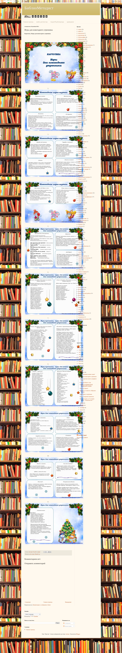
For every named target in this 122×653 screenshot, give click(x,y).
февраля (82, 421)
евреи (79, 90)
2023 (80, 352)
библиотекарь (81, 41)
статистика (81, 268)
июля (81, 410)
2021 (80, 357)
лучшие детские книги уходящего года (88, 379)
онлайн (80, 185)
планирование (81, 195)
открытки (80, 189)
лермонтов (81, 153)
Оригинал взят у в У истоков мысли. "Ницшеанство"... (87, 399)
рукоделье (80, 238)
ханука (80, 299)
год (79, 70)
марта (81, 419)
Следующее (28, 602)
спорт (79, 264)
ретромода (80, 232)
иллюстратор (81, 110)
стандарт (80, 266)
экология (80, 315)
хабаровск (80, 297)
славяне (80, 254)
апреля (82, 416)
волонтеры (81, 61)
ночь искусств (81, 181)
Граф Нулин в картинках (86, 394)
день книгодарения (83, 80)
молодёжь (80, 171)
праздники (81, 210)
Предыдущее (68, 602)
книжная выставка (82, 136)
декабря (82, 372)
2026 (80, 345)
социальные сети (82, 260)
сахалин (80, 244)
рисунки (80, 234)
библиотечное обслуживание (85, 45)
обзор (79, 183)
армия (79, 31)
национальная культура (84, 177)
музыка (80, 175)
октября (82, 405)
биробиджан (81, 49)
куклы (79, 149)
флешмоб (80, 291)
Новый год (37, 554)
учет (79, 285)
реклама (80, 230)
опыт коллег (81, 187)
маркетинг (80, 161)
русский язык (81, 240)
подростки (80, 201)
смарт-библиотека (82, 256)
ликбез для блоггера (42, 22)
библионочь (81, 39)
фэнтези (80, 295)
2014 (80, 426)
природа (80, 214)
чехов (79, 307)
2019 (80, 361)
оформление (81, 191)
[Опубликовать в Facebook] (49, 552)
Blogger (78, 634)
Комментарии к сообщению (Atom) (42, 605)
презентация (81, 212)
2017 (80, 366)
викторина (81, 57)
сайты (79, 242)
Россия (80, 236)
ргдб (79, 228)
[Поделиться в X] (47, 552)
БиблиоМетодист (38, 7)
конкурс (80, 143)
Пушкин (80, 224)
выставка (80, 67)
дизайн (80, 86)
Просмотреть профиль (82, 437)
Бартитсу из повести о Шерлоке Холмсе (88, 391)
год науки (80, 74)
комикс (80, 139)
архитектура (81, 35)
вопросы (80, 63)
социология (81, 262)
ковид (79, 138)
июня (81, 412)
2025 (80, 347)
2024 (80, 350)
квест (79, 126)
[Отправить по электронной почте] (44, 552)
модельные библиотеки (84, 167)
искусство (80, 118)
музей (79, 173)
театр (79, 275)
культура (80, 151)
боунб (79, 53)
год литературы (82, 72)
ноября (82, 403)
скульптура (81, 252)
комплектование (82, 141)
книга (79, 134)
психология (81, 222)
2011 (80, 428)
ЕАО (79, 88)
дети (30, 554)
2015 (80, 370)
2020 (80, 359)
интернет (80, 116)
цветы (79, 303)
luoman (67, 634)
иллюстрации (81, 112)
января (82, 423)
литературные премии (83, 157)
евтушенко (81, 92)
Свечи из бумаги (84, 388)
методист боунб (82, 435)
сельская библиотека (83, 246)
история (80, 122)
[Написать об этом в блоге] (46, 552)
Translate (36, 616)
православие (81, 208)
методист (80, 165)
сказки (80, 250)
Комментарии (67, 626)
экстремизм (81, 317)
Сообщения (67, 623)
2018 (80, 363)
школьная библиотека (83, 313)
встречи (80, 65)
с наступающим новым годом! (87, 374)
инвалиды (80, 114)
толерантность (81, 279)
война (79, 59)
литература (81, 155)
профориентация (82, 220)
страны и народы (82, 271)
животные (80, 98)
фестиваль (80, 289)
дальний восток (82, 76)
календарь (80, 124)
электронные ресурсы (83, 319)
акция (79, 29)
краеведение (70, 22)
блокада (80, 51)
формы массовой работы (84, 293)
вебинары (80, 55)
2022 (80, 354)
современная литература (84, 258)
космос (80, 145)
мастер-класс (81, 163)
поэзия (80, 206)
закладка (80, 100)
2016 (80, 368)
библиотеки (81, 43)
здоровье (80, 104)
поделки (80, 199)
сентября (82, 407)
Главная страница (28, 22)
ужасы (79, 283)
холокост (80, 301)
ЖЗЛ (79, 96)
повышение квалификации (85, 197)
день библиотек (82, 78)
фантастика (81, 287)
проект (80, 216)
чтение (80, 309)
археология (81, 33)
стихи (79, 269)
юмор (79, 321)
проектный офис (82, 218)
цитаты (80, 305)
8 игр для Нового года (85, 382)
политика (80, 204)
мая (81, 414)
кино (79, 128)
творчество (81, 273)
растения (80, 226)
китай (79, 130)
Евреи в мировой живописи (87, 396)
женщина (80, 94)
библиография (81, 37)
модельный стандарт (83, 169)
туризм (80, 281)
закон (79, 102)
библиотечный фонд (83, 47)
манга (79, 159)
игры (33, 554)
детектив (80, 82)
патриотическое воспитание (85, 193)
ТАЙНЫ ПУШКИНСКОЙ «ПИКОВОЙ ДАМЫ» (86, 385)
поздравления (81, 203)
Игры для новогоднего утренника (88, 376)
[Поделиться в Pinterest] (50, 552)
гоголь (79, 69)
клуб (79, 132)
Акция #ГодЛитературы (57, 22)
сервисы (80, 248)
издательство (81, 108)
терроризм (80, 277)
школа (79, 311)
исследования (81, 120)
